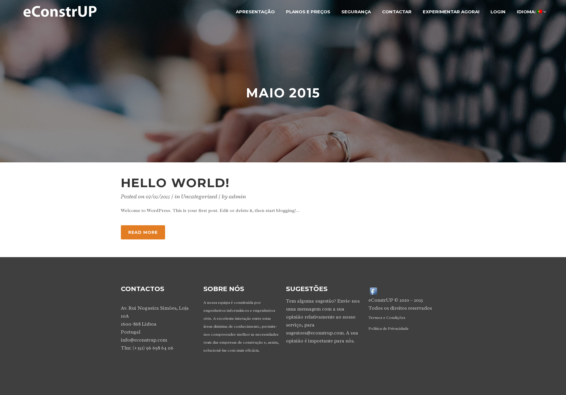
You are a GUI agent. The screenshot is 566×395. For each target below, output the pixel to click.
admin (237, 196)
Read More (143, 232)
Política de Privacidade (388, 328)
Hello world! (175, 182)
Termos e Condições (386, 317)
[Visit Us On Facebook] (373, 290)
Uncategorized (199, 196)
